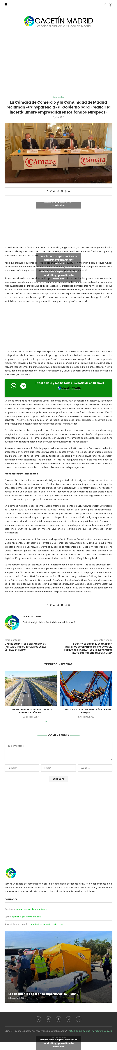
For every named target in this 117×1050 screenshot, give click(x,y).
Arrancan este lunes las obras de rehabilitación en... (32, 711)
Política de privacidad (79, 1030)
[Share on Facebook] (47, 191)
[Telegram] (48, 1019)
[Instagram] (68, 1019)
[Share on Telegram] (62, 191)
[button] (8, 696)
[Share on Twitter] (51, 191)
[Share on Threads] (66, 191)
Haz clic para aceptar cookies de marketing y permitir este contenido (59, 202)
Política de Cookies (102, 1030)
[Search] (105, 4)
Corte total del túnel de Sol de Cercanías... (38, 994)
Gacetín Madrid (32, 616)
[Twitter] (38, 1019)
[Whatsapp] (78, 1019)
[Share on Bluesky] (69, 191)
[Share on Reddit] (54, 191)
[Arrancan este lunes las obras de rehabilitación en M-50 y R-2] (31, 688)
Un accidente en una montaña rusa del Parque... (87, 711)
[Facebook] (58, 1019)
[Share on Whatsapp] (58, 191)
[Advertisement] (58, 65)
